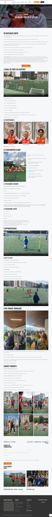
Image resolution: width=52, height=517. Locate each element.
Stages (9, 487)
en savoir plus (26, 65)
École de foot (26, 14)
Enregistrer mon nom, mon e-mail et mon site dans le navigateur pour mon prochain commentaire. (17, 452)
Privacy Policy (37, 460)
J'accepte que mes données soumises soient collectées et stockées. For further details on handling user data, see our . (22, 460)
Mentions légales (20, 515)
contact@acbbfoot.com (18, 506)
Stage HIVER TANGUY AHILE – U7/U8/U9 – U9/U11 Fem (13, 489)
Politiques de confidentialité (28, 515)
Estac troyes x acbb (30, 489)
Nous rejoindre (29, 510)
